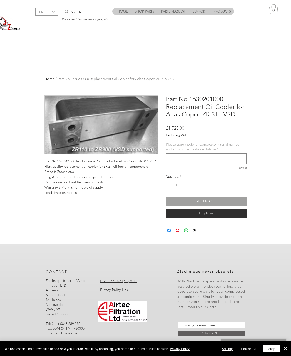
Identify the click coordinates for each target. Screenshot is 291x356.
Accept (271, 348)
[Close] (285, 348)
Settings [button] (227, 348)
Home (49, 79)
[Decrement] (170, 185)
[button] (273, 9)
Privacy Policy (180, 348)
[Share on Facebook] (169, 230)
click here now (66, 333)
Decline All (248, 348)
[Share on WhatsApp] (186, 230)
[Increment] (183, 185)
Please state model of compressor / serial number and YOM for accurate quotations (203, 146)
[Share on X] (195, 230)
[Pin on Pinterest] (177, 230)
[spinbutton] (176, 185)
